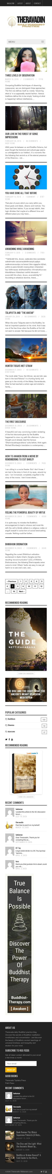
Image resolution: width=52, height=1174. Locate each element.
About (28, 3)
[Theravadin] (26, 29)
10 (29, 586)
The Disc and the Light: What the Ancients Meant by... (28, 1145)
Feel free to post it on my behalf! (28, 825)
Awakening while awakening (19, 249)
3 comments (31, 463)
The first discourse (15, 421)
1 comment (30, 197)
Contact (37, 3)
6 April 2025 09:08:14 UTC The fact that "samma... (30, 852)
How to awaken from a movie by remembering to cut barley (21, 457)
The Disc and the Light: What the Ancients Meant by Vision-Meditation (26, 694)
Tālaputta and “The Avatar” (19, 312)
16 (14, 591)
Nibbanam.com (27, 1171)
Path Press (9, 1083)
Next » (21, 591)
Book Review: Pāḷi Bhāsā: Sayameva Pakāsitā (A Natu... (28, 1134)
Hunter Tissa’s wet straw (18, 366)
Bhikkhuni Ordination (16, 544)
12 (41, 586)
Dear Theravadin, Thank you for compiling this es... (28, 838)
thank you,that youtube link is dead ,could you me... (31, 865)
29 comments (32, 426)
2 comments (28, 79)
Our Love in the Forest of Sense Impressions (21, 135)
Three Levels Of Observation (20, 75)
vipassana (11, 731)
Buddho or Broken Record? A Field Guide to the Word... (28, 1156)
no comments (32, 141)
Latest (20, 3)
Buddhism (11, 718)
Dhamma (26, 686)
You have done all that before (21, 193)
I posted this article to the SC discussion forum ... (30, 813)
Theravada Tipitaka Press (15, 1080)
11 (35, 586)
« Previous (11, 581)
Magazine (10, 3)
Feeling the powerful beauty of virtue (25, 512)
